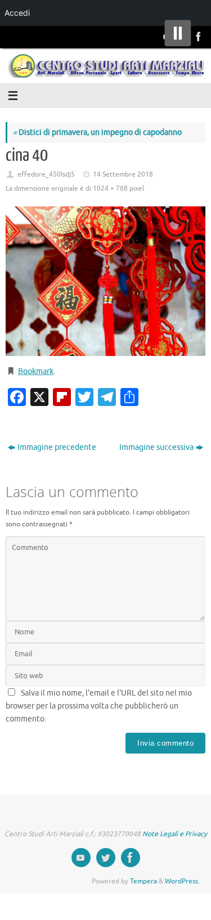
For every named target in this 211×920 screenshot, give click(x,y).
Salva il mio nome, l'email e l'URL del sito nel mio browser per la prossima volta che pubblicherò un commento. (99, 706)
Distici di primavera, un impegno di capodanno (97, 132)
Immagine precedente (56, 447)
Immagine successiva (156, 447)
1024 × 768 (110, 188)
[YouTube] (81, 857)
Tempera (143, 881)
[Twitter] (105, 857)
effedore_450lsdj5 (46, 174)
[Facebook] (197, 36)
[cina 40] (105, 281)
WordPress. (182, 881)
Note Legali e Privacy (174, 833)
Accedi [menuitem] (17, 12)
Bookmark (35, 371)
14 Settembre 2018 (123, 174)
